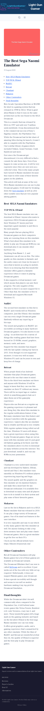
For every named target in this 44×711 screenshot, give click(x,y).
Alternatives (6, 691)
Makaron (9, 94)
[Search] (19, 17)
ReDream (13, 567)
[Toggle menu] (24, 17)
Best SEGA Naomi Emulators (18, 77)
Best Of (4, 687)
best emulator (18, 191)
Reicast (9, 87)
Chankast (10, 90)
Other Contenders (13, 97)
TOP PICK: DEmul (13, 80)
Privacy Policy (22, 705)
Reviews (5, 681)
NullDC (9, 83)
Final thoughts (12, 100)
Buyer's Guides (8, 684)
